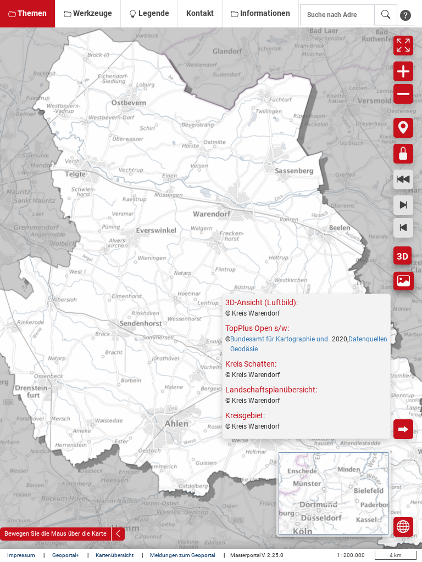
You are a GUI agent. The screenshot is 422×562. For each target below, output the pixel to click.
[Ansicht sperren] (403, 154)
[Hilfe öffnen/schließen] (405, 14)
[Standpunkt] (403, 128)
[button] (27, 13)
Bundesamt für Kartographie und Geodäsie (279, 344)
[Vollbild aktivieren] (403, 45)
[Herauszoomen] (403, 94)
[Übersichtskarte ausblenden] (403, 527)
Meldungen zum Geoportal (183, 555)
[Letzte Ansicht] (403, 228)
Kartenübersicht (115, 555)
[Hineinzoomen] (403, 71)
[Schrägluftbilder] (403, 281)
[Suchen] (385, 14)
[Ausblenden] (118, 534)
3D (402, 256)
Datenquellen (367, 339)
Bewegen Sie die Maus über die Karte (55, 533)
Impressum (21, 555)
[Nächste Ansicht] (403, 205)
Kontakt (200, 13)
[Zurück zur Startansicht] (403, 179)
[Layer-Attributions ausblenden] (403, 429)
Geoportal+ (66, 555)
